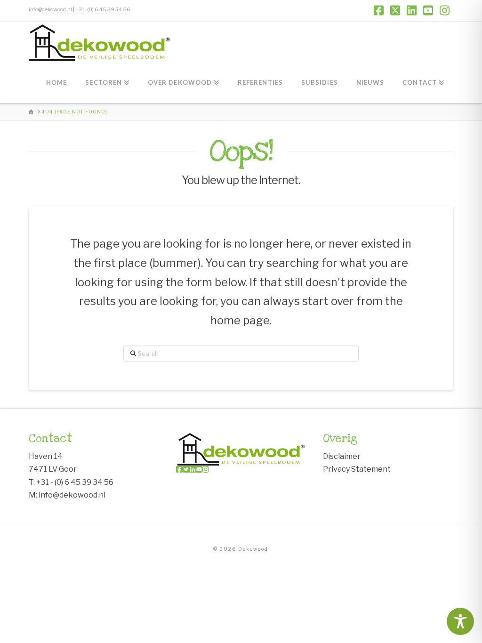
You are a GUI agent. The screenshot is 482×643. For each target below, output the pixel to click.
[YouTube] (199, 469)
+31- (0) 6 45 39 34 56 (102, 9)
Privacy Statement (357, 469)
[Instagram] (205, 469)
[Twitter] (186, 469)
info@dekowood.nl (50, 9)
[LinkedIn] (192, 469)
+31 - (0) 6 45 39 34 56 (74, 482)
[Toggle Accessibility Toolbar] (460, 621)
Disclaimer (342, 456)
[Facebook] (179, 469)
